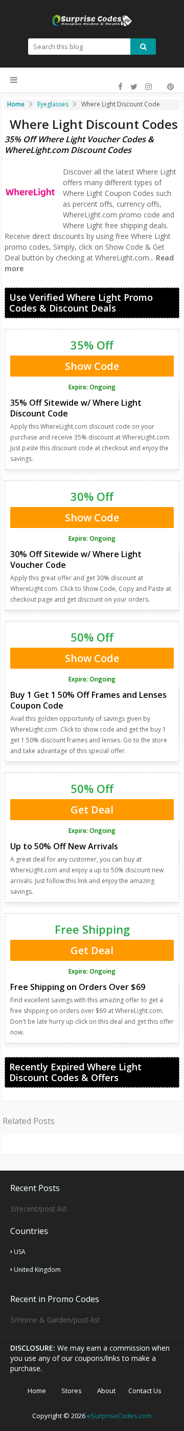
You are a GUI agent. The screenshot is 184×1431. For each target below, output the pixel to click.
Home (37, 1390)
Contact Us (145, 1390)
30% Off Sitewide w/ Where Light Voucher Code (76, 559)
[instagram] (148, 86)
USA (20, 1251)
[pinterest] (169, 86)
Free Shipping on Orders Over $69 (77, 987)
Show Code (92, 366)
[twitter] (134, 86)
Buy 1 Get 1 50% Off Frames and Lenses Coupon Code (88, 700)
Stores (71, 1390)
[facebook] (120, 86)
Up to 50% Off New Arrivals (64, 846)
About (106, 1390)
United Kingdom (37, 1269)
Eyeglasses (52, 104)
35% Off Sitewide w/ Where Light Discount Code (76, 408)
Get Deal (92, 810)
